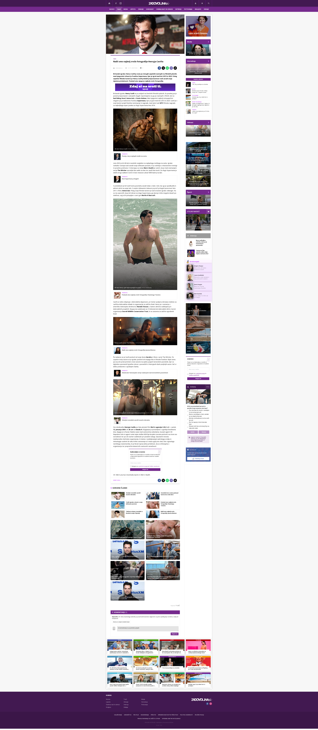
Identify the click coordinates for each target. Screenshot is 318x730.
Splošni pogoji (199, 715)
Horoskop (150, 9)
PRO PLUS (136, 715)
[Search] (208, 3)
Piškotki (153, 715)
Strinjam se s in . (146, 466)
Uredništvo (127, 715)
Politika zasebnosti (186, 715)
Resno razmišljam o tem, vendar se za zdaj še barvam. (199, 415)
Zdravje (141, 9)
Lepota (132, 9)
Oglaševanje (118, 715)
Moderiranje (145, 715)
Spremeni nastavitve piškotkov (168, 715)
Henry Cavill (116, 480)
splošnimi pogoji (143, 466)
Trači (119, 9)
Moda (126, 9)
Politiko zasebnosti (154, 466)
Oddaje (206, 9)
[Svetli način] (202, 3)
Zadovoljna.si (119, 68)
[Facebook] (116, 3)
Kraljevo (198, 9)
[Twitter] (163, 68)
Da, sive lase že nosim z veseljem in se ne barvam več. (199, 411)
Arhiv (207, 387)
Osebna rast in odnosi (164, 9)
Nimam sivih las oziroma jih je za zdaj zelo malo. (199, 427)
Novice (111, 9)
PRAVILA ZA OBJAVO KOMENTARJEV (121, 622)
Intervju (178, 9)
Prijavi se (145, 469)
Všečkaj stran (199, 458)
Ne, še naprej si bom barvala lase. (198, 423)
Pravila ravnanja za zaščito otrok (149, 718)
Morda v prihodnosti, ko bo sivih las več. (199, 419)
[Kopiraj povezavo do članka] (175, 68)
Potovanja (188, 9)
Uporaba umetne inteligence (171, 718)
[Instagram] (120, 3)
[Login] (195, 3)
